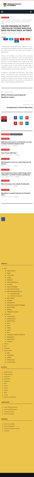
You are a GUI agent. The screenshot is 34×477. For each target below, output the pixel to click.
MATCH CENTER (8, 350)
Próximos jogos (11, 359)
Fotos (5, 346)
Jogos (8, 353)
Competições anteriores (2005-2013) (16, 334)
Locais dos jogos (11, 362)
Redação (3, 33)
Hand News (7, 379)
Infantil (8, 330)
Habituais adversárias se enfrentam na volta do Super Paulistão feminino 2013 (16, 143)
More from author (17, 134)
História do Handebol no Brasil (11, 428)
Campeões (9, 341)
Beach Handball (11, 307)
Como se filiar (10, 275)
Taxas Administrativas (12, 282)
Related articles (6, 134)
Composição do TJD (14, 293)
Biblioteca (9, 309)
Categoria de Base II (9, 411)
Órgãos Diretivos (11, 271)
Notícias (6, 343)
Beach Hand (7, 376)
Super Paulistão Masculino (10, 407)
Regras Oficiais (11, 339)
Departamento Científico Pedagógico (16, 305)
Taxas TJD (9, 284)
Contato (9, 277)
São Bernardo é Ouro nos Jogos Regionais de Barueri (16, 163)
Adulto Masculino (11, 318)
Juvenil (8, 325)
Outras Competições (9, 414)
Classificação (10, 355)
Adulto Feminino (5, 17)
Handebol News (11, 302)
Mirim (8, 332)
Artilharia (9, 357)
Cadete (9, 328)
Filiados (9, 273)
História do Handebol (9, 424)
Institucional (7, 381)
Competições (7, 314)
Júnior (8, 323)
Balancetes (10, 280)
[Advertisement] (17, 242)
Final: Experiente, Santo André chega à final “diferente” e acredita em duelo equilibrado (16, 174)
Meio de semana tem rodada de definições (15, 184)
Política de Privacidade (12, 312)
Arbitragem (10, 300)
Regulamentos (10, 337)
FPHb (5, 268)
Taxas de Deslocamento (13, 289)
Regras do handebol (9, 426)
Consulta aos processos (16, 296)
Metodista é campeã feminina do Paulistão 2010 (15, 194)
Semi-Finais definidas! (9, 153)
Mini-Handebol (10, 298)
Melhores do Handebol (10, 397)
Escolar (6, 395)
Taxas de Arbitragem (12, 287)
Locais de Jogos (11, 316)
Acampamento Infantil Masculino (20, 107)
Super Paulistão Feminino (10, 409)
